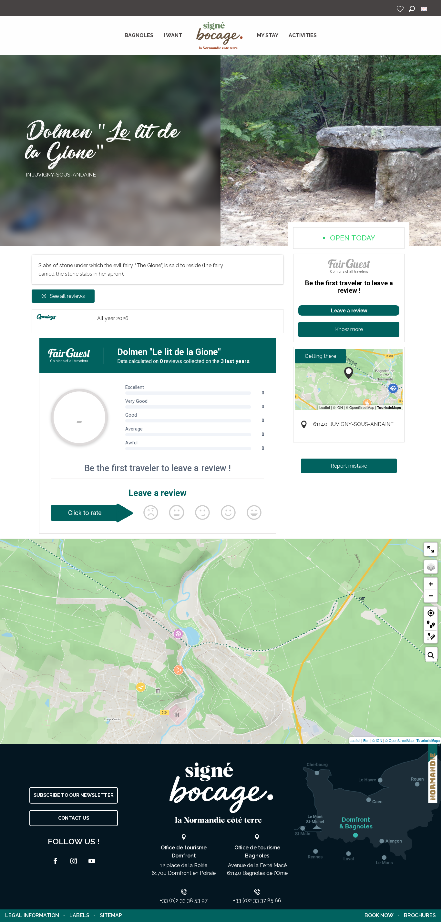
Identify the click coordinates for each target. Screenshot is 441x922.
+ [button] (431, 584)
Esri (366, 740)
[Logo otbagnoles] (220, 792)
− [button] (431, 595)
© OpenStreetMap (399, 740)
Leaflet (355, 740)
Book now (379, 915)
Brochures (420, 915)
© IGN (377, 740)
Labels (79, 915)
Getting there (320, 356)
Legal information (32, 915)
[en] (424, 9)
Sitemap (111, 915)
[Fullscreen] (430, 549)
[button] (411, 9)
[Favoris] (401, 9)
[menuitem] (139, 35)
